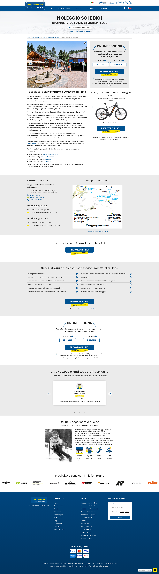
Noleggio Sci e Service (89, 506)
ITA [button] (94, 3)
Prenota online (110, 128)
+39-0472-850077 (36, 200)
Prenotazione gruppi (88, 515)
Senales (48, 159)
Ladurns (48, 161)
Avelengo (50, 157)
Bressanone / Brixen (53, 37)
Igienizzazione (86, 532)
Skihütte (51, 154)
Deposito (84, 521)
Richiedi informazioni (37, 197)
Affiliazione (58, 524)
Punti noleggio (64, 8)
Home (28, 37)
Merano (42, 157)
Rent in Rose (85, 524)
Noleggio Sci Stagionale (89, 509)
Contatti (90, 8)
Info (76, 32)
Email (112, 504)
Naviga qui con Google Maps (98, 231)
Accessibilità (71, 566)
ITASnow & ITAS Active (88, 535)
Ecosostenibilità (86, 518)
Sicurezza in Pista (87, 530)
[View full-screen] (85, 43)
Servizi (78, 8)
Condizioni (63, 566)
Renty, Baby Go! (86, 527)
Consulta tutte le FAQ (89, 309)
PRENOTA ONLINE (109, 71)
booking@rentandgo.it (109, 3)
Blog (55, 521)
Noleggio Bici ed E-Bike (89, 503)
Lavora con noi (86, 538)
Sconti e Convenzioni (88, 512)
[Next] (83, 63)
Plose (44, 37)
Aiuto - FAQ (58, 518)
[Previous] (31, 63)
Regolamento (54, 566)
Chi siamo (57, 512)
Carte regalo (58, 515)
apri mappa (32, 143)
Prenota (103, 8)
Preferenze (90, 566)
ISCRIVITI (119, 518)
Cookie (84, 566)
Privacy (78, 566)
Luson (57, 154)
